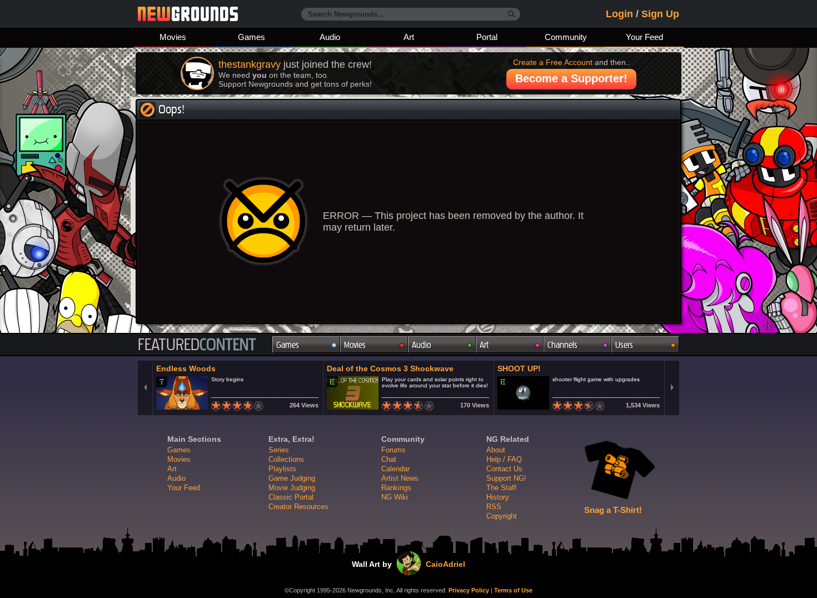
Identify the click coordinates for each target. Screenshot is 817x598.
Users (624, 345)
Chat (388, 459)
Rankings (396, 488)
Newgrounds (188, 14)
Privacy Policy (469, 590)
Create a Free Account (552, 62)
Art (408, 37)
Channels (562, 345)
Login (619, 13)
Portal (486, 37)
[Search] (511, 14)
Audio (330, 37)
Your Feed (644, 37)
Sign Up (660, 13)
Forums (393, 450)
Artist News (400, 478)
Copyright (501, 516)
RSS (493, 506)
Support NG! (506, 478)
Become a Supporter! (571, 78)
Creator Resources (298, 506)
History (497, 497)
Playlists (282, 469)
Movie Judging (291, 488)
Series (278, 450)
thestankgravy (249, 64)
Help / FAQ (504, 459)
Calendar (395, 469)
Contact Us (504, 469)
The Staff (501, 488)
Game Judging (291, 478)
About (495, 450)
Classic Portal (290, 497)
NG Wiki (394, 497)
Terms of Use (513, 590)
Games (251, 37)
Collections (286, 459)
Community (566, 37)
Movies (173, 37)
